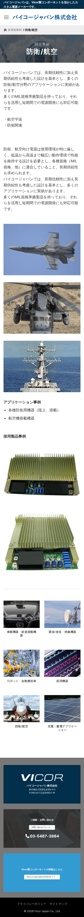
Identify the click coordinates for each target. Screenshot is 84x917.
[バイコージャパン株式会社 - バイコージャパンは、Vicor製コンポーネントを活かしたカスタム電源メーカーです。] (45, 17)
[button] (6, 17)
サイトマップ (58, 904)
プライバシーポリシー (31, 904)
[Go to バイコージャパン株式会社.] (5, 30)
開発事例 (42, 44)
